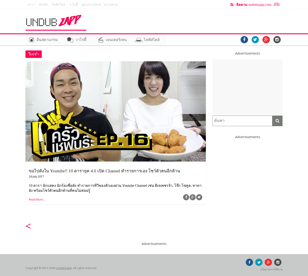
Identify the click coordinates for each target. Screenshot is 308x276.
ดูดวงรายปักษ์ (91, 4)
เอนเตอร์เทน (116, 40)
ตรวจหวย (110, 4)
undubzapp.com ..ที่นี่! (258, 5)
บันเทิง (43, 4)
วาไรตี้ (73, 4)
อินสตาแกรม (47, 40)
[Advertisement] (248, 87)
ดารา (31, 4)
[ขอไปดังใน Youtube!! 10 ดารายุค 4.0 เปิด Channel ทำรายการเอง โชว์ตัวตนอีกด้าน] (115, 64)
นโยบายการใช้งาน (271, 269)
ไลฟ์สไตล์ (58, 4)
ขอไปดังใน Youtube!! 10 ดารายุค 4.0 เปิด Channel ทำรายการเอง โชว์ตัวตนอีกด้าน (104, 171)
